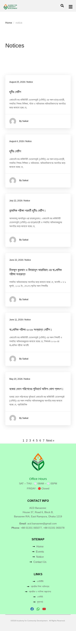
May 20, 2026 (15, 379)
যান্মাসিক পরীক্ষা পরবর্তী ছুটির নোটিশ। (27, 210)
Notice (30, 82)
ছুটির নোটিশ (15, 92)
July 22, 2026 (15, 200)
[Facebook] (32, 609)
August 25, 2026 (17, 82)
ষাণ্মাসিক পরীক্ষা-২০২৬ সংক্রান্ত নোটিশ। (30, 329)
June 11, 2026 (16, 319)
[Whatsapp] (38, 609)
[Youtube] (44, 609)
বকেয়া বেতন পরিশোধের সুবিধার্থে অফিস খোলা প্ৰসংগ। (36, 389)
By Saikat (23, 121)
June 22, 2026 (16, 260)
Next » (50, 440)
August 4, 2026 (16, 141)
